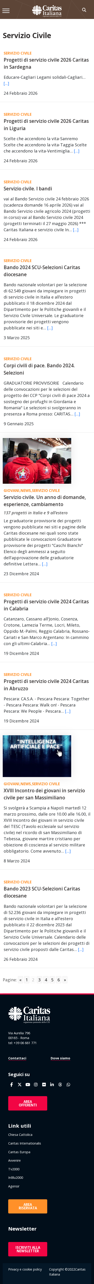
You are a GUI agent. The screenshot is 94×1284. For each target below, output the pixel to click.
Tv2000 (13, 1169)
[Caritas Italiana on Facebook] (11, 1084)
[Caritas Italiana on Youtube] (27, 1084)
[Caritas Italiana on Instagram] (36, 1084)
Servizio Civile (17, 53)
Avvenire (14, 1160)
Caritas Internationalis (24, 1143)
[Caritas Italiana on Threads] (60, 1084)
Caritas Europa (19, 1152)
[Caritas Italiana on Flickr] (44, 1084)
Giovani (11, 490)
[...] (6, 83)
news (26, 490)
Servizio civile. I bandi (28, 188)
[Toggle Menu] (6, 10)
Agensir (13, 1186)
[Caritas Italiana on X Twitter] (19, 1084)
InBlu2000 (15, 1177)
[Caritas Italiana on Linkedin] (52, 1084)
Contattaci (17, 1058)
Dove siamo (60, 1058)
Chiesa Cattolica (20, 1134)
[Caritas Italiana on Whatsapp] (68, 1084)
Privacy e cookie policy (25, 1269)
